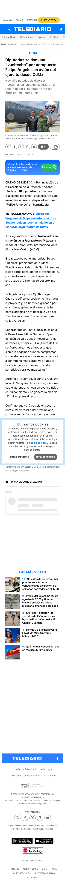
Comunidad (26, 37)
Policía (41, 37)
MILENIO (15, 869)
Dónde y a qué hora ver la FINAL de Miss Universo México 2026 (39, 633)
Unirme (46, 167)
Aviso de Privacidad (25, 769)
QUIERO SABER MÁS (19, 457)
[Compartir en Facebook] (14, 146)
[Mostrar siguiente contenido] (54, 116)
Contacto (51, 775)
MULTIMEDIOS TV (21, 873)
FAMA (54, 869)
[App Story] (44, 841)
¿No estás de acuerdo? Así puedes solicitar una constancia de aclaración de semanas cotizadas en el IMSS (40, 584)
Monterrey (34, 19)
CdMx (19, 19)
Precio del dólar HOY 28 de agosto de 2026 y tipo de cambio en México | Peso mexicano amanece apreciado (40, 600)
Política (54, 37)
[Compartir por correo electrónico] (34, 146)
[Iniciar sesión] (61, 29)
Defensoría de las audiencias (27, 775)
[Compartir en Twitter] (21, 146)
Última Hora (8, 37)
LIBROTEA (34, 877)
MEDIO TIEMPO (30, 869)
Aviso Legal (46, 769)
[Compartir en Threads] (27, 146)
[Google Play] (22, 841)
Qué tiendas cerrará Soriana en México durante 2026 (40, 648)
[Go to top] (57, 758)
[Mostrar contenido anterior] (10, 116)
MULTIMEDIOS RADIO (44, 873)
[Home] (32, 29)
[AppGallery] (32, 850)
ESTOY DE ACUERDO (45, 457)
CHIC (44, 869)
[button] (55, 147)
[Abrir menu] (3, 29)
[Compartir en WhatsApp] (8, 146)
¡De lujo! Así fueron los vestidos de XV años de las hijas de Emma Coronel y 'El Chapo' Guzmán (39, 617)
